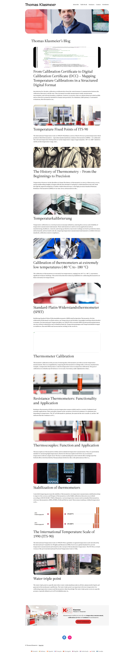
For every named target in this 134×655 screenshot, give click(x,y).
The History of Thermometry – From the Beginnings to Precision (64, 173)
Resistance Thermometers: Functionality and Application (65, 400)
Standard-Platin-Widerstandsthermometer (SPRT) (66, 309)
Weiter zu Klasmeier (83, 622)
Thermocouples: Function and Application (66, 445)
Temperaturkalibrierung (52, 218)
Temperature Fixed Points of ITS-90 (60, 129)
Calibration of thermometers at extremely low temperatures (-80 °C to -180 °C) (65, 264)
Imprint (41, 645)
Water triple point (47, 578)
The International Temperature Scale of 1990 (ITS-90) (64, 534)
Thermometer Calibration (53, 356)
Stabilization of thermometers (56, 487)
